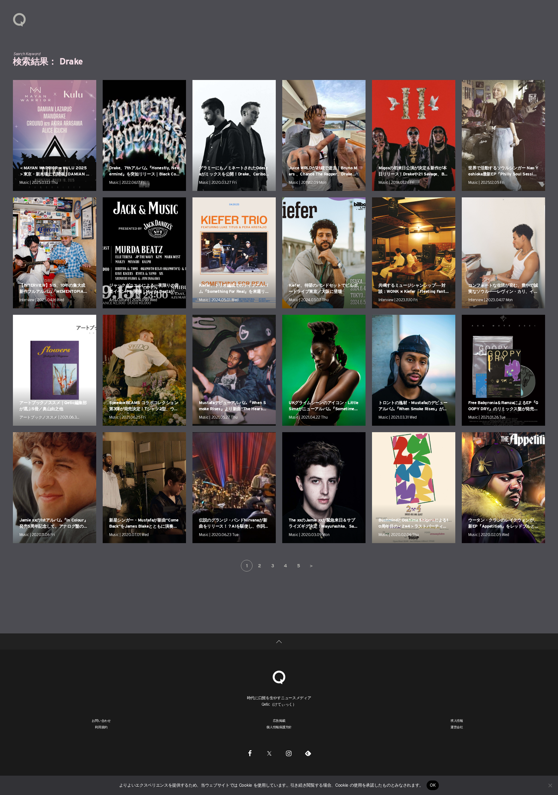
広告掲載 (279, 720)
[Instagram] (288, 753)
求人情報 (456, 720)
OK (433, 785)
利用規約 (101, 727)
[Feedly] (308, 753)
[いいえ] (550, 785)
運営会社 (456, 727)
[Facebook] (250, 753)
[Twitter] (269, 753)
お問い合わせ (101, 720)
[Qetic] (19, 19)
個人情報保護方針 (279, 727)
